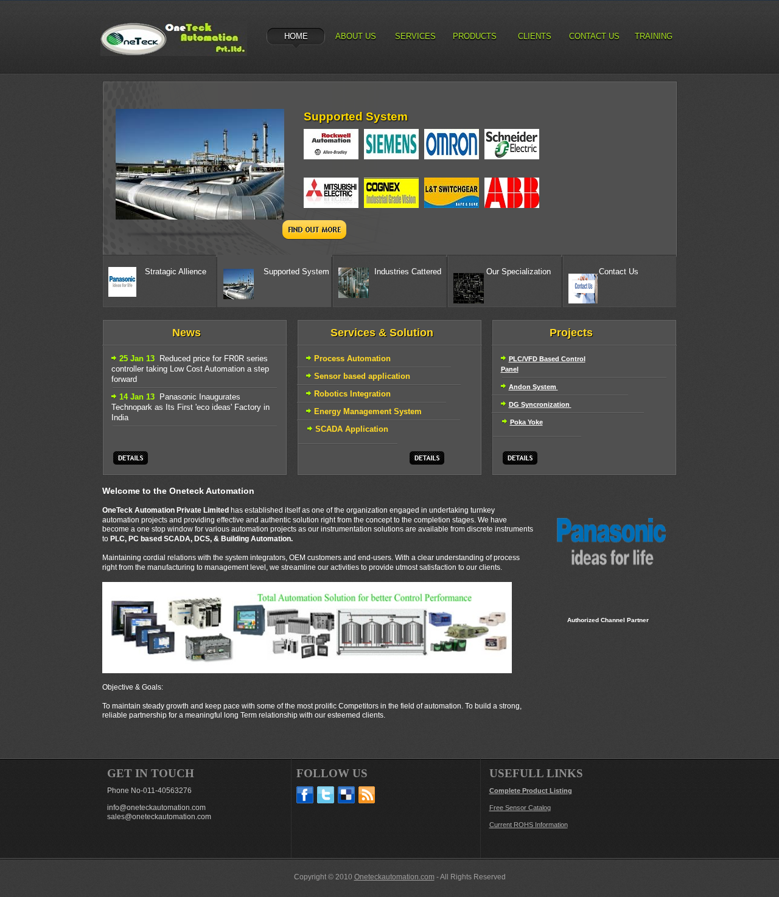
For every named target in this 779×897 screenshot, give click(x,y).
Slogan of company (173, 38)
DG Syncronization (540, 404)
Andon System (533, 386)
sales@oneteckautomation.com (159, 816)
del (346, 794)
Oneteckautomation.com (394, 877)
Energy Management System (368, 411)
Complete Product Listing (530, 790)
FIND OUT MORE (314, 230)
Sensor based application (362, 376)
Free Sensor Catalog (520, 807)
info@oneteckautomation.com (156, 807)
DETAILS (130, 458)
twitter (325, 794)
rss (367, 794)
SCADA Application (351, 429)
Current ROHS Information (528, 824)
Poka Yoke (526, 422)
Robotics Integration (352, 393)
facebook (304, 794)
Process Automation (352, 358)
